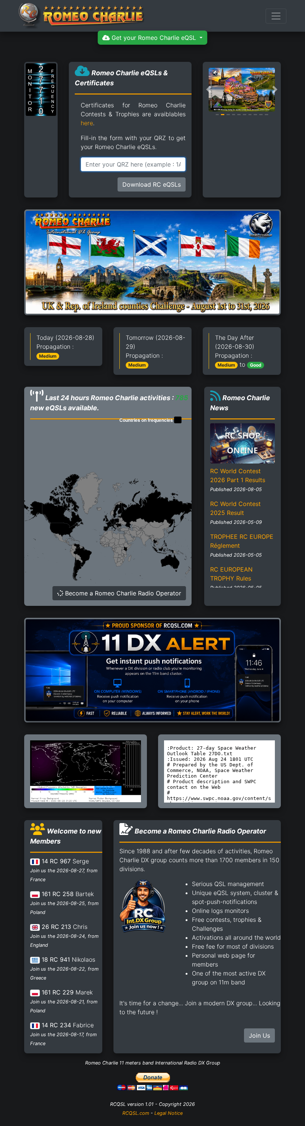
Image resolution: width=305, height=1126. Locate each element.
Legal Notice (168, 1113)
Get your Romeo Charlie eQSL (154, 37)
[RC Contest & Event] (152, 261)
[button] (209, 89)
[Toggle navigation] (276, 16)
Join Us (259, 1035)
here (87, 123)
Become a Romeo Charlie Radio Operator (122, 593)
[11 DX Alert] (152, 669)
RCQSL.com (135, 1113)
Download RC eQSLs (151, 184)
